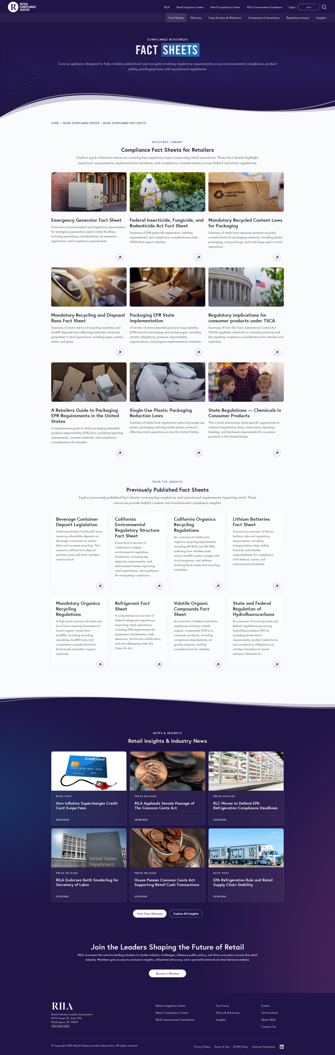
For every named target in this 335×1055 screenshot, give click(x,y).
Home (55, 123)
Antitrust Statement (263, 1046)
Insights (321, 17)
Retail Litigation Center (190, 7)
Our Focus (222, 1005)
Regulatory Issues (298, 17)
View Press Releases (150, 913)
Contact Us (268, 1026)
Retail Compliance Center (225, 7)
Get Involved (269, 1012)
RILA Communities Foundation (264, 7)
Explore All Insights (186, 913)
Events (265, 1005)
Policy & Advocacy (228, 1012)
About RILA (268, 1019)
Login (292, 7)
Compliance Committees (264, 17)
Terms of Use (222, 1046)
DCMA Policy (241, 1046)
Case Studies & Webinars (225, 17)
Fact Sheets (176, 17)
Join (308, 7)
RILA (167, 7)
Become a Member (167, 973)
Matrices (196, 17)
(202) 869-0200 (60, 1026)
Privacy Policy (202, 1046)
